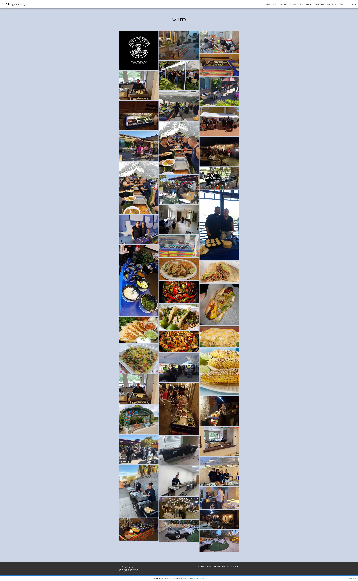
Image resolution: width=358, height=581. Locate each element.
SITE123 (127, 570)
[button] (347, 4)
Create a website (134, 570)
